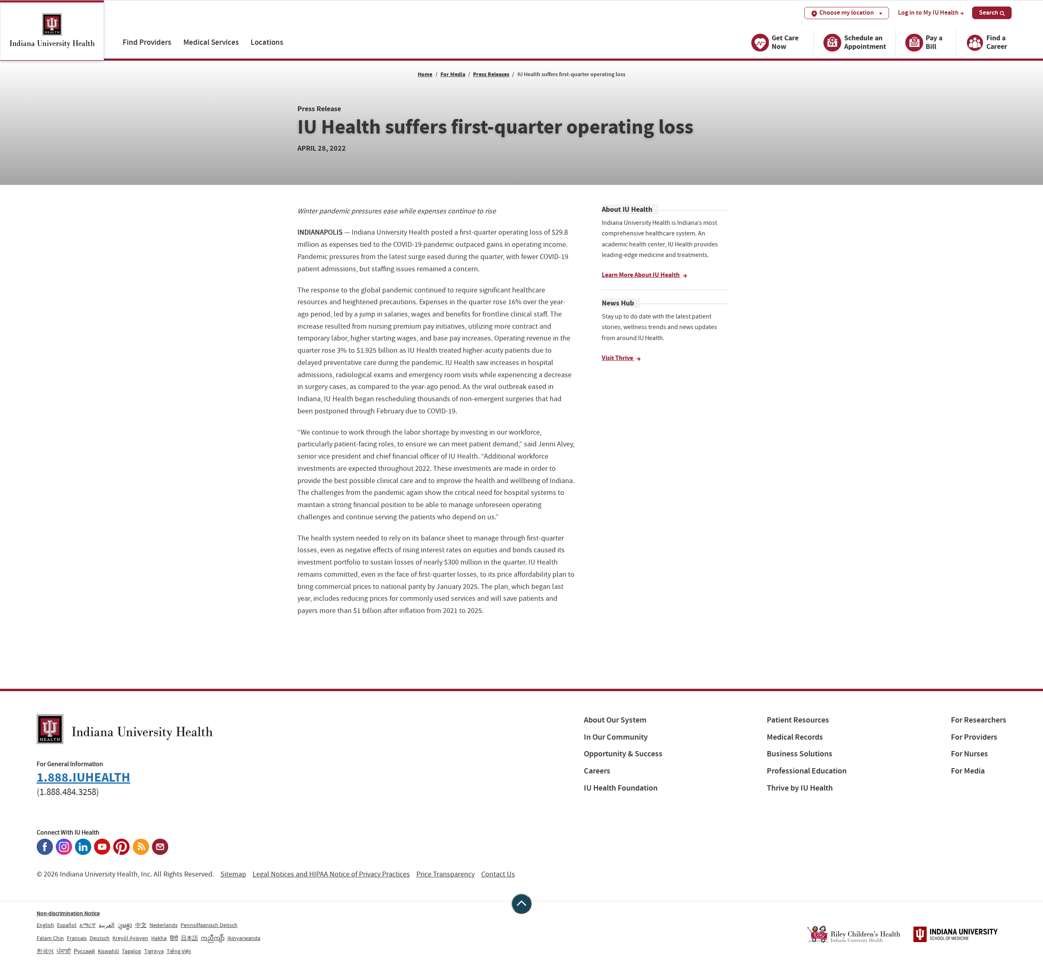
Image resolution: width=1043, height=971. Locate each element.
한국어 (45, 951)
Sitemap (233, 874)
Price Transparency (445, 874)
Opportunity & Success (623, 753)
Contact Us (498, 874)
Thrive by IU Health (800, 788)
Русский (84, 951)
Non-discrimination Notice (68, 913)
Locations (267, 42)
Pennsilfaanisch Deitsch (209, 925)
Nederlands (164, 925)
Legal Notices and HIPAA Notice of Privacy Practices (331, 874)
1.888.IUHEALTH (83, 777)
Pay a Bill (934, 42)
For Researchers (978, 720)
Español (67, 925)
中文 (141, 925)
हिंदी (174, 938)
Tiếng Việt (179, 951)
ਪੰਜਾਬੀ (64, 951)
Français (77, 938)
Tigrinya (154, 951)
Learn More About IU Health (641, 274)
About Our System (615, 720)
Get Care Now (785, 42)
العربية (106, 925)
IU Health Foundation (621, 788)
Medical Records (795, 737)
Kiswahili (108, 951)
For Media (452, 74)
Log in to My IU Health (928, 12)
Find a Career (996, 42)
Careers (597, 770)
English (45, 925)
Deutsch (100, 938)
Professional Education (807, 770)
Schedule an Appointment (865, 42)
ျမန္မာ (124, 925)
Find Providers (147, 42)
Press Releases (491, 74)
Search (988, 12)
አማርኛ (87, 925)
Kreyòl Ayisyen (130, 938)
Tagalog (131, 951)
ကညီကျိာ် (212, 938)
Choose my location (846, 12)
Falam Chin (50, 938)
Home (425, 74)
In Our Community (616, 737)
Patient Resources (798, 720)
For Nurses (969, 753)
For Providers (974, 737)
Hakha (159, 938)
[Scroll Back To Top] (521, 904)
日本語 (189, 938)
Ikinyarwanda (243, 938)
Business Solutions (799, 753)
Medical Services (211, 42)
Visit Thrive (618, 358)
